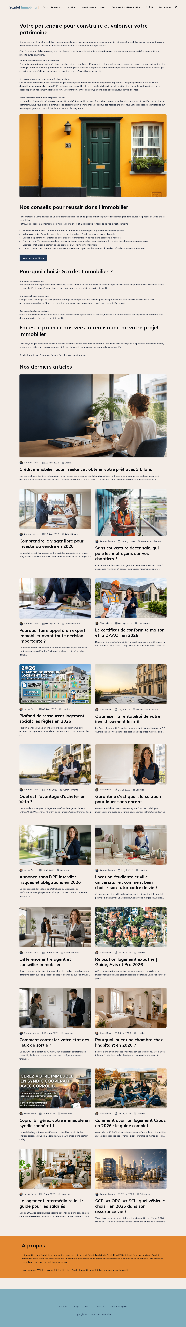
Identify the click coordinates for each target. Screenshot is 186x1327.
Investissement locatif (93, 7)
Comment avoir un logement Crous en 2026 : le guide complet (130, 1123)
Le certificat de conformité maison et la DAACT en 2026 (130, 632)
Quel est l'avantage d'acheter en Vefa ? (52, 799)
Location (70, 7)
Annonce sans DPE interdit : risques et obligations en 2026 (50, 879)
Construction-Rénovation (126, 7)
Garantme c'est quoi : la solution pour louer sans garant (128, 799)
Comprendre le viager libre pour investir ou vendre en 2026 (51, 543)
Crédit (149, 7)
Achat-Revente (51, 7)
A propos (63, 1306)
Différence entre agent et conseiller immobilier (45, 962)
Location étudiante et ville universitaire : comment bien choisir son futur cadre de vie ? (126, 882)
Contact (100, 1306)
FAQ (87, 1306)
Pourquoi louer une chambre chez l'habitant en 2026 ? (129, 1042)
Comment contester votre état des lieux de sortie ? (54, 1042)
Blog (76, 1306)
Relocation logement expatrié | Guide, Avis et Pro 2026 (126, 962)
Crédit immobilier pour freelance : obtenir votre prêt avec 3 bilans (85, 469)
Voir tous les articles (33, 258)
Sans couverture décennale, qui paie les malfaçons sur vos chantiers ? (127, 553)
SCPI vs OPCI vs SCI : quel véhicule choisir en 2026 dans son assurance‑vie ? (130, 1206)
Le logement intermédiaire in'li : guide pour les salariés (51, 1203)
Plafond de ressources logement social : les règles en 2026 (52, 718)
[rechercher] (176, 7)
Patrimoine (164, 7)
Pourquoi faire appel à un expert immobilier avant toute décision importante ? (52, 636)
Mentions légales (119, 1306)
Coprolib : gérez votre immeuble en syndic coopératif (54, 1123)
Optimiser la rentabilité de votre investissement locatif (127, 719)
